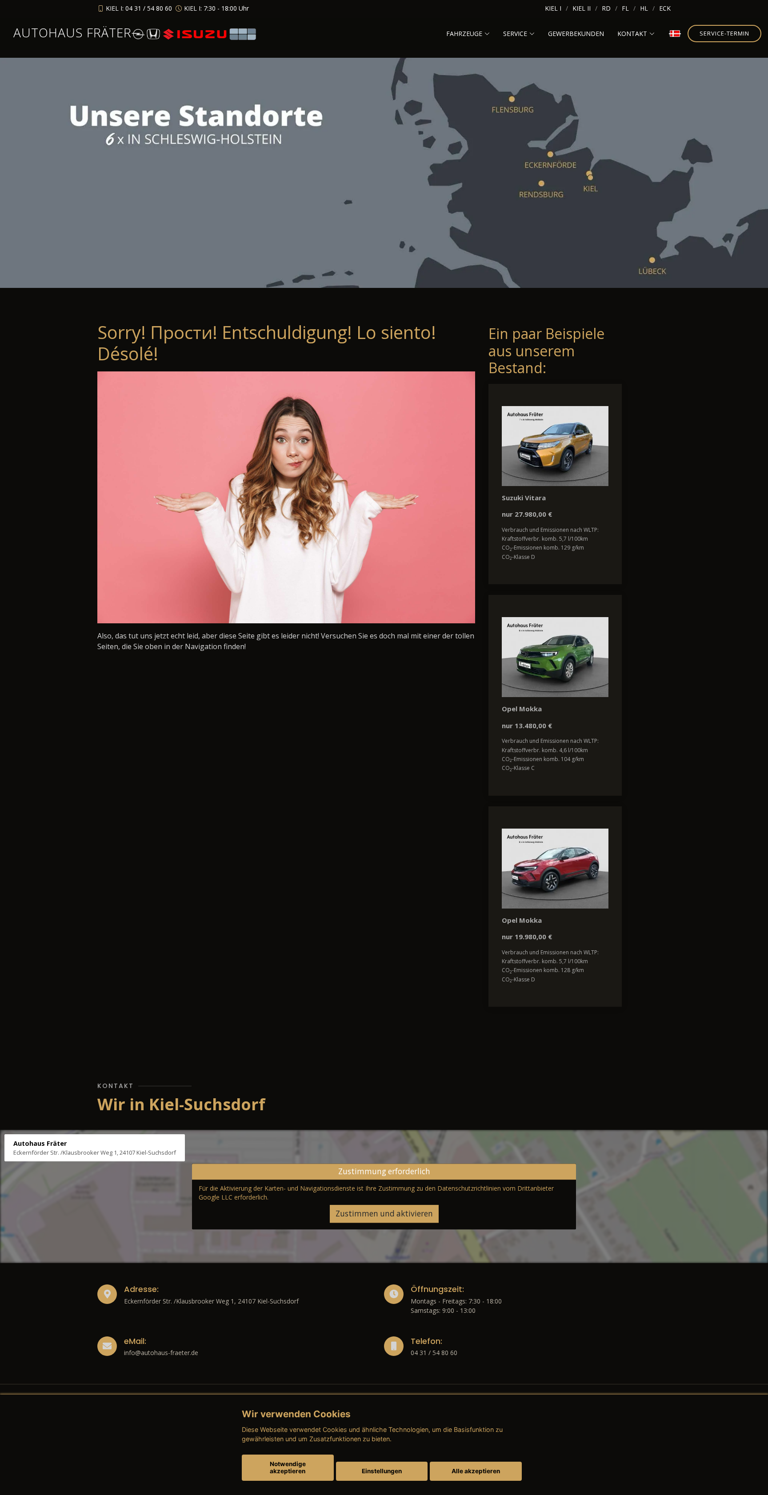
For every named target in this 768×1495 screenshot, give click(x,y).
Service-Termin (724, 33)
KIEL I (553, 8)
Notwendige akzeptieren (288, 1467)
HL (644, 8)
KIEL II (581, 8)
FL (625, 8)
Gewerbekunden (576, 33)
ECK (665, 8)
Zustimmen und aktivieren (384, 1213)
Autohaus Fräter (72, 32)
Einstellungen (382, 1471)
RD (606, 8)
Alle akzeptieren (476, 1471)
